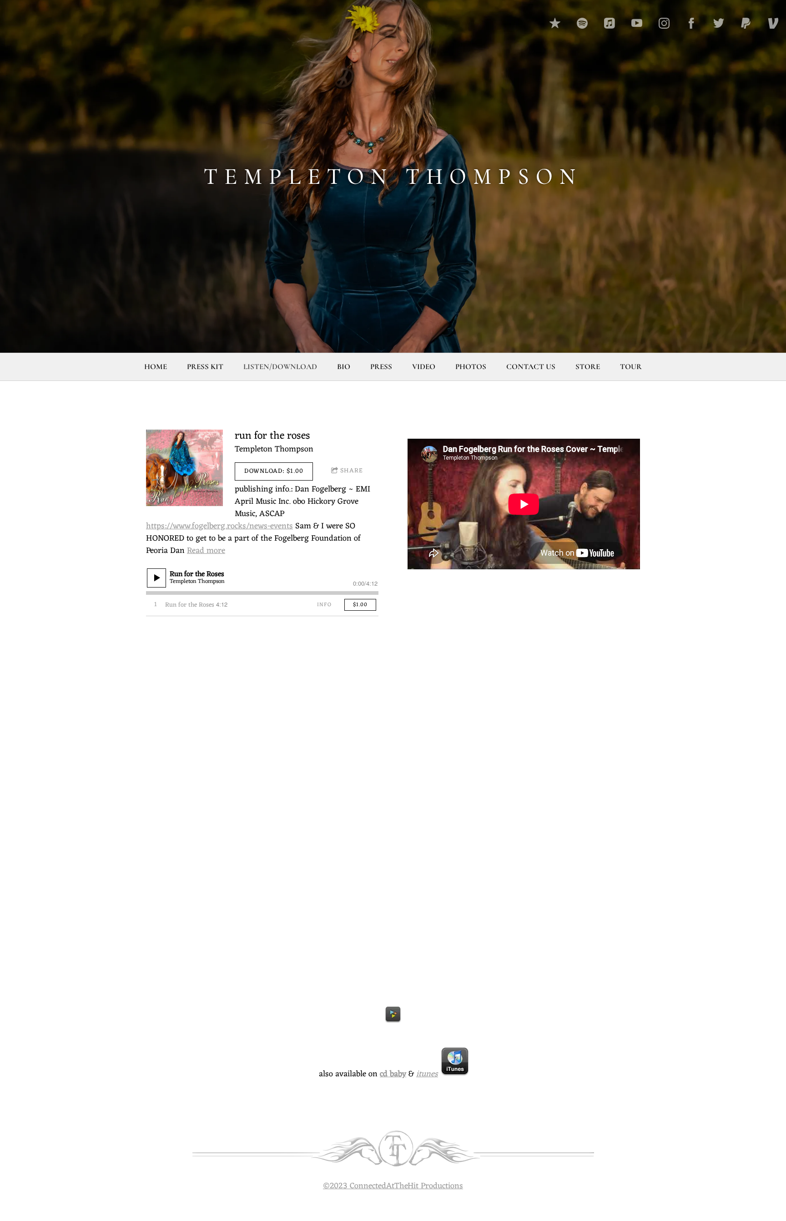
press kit (205, 366)
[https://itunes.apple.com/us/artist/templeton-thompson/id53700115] (554, 23)
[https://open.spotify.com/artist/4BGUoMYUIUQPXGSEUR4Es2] (582, 23)
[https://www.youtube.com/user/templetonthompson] (636, 23)
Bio (343, 366)
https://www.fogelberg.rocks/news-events (219, 526)
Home (155, 366)
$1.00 (360, 605)
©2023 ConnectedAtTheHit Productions (393, 1186)
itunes (427, 1074)
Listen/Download (280, 366)
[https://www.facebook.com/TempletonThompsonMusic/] (691, 23)
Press (381, 366)
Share (351, 470)
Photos (470, 366)
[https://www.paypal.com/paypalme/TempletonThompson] (746, 23)
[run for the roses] (184, 468)
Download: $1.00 (273, 471)
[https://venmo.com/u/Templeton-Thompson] (773, 23)
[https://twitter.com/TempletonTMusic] (718, 23)
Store (587, 366)
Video (423, 366)
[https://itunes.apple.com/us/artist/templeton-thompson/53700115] (609, 23)
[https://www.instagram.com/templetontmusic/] (664, 23)
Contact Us (530, 366)
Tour (631, 366)
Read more (206, 550)
